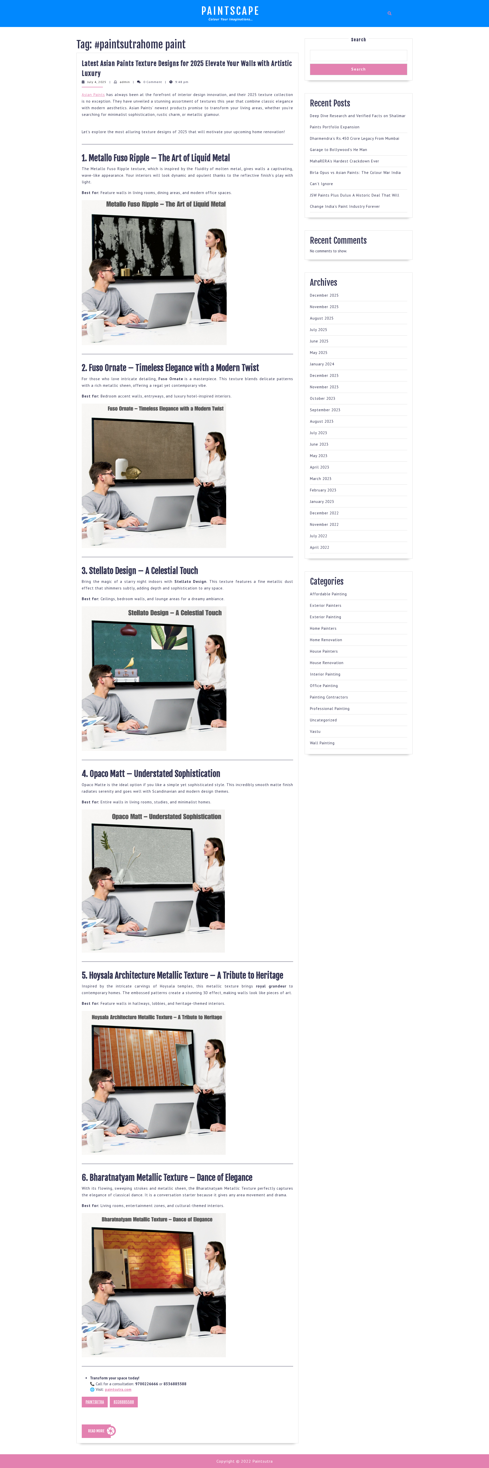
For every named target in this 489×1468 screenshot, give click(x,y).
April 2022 (319, 547)
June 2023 (319, 444)
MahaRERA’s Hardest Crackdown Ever (344, 161)
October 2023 (322, 398)
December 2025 (324, 295)
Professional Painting (330, 708)
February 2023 (323, 490)
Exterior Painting (325, 616)
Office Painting (324, 685)
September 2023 (325, 409)
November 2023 (324, 387)
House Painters (324, 651)
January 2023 (322, 501)
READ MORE (99, 1433)
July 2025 (318, 329)
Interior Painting (325, 674)
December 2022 (324, 513)
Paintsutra (262, 1461)
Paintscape (230, 11)
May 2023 (319, 455)
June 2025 (319, 341)
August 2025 (322, 318)
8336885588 (124, 1402)
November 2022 (324, 524)
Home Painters (323, 628)
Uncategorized (323, 720)
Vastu (315, 731)
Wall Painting (322, 742)
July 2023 (318, 432)
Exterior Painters (326, 605)
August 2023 (322, 421)
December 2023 (324, 375)
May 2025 (319, 352)
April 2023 (319, 467)
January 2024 (322, 364)
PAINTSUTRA (95, 1402)
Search (358, 39)
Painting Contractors (329, 697)
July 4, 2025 (96, 82)
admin (125, 82)
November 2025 (324, 306)
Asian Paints (93, 94)
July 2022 (318, 535)
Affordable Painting (328, 594)
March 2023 (321, 478)
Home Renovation (326, 639)
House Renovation (327, 662)
